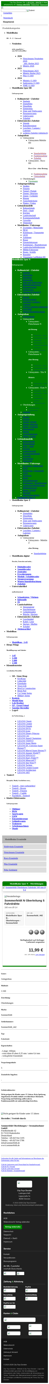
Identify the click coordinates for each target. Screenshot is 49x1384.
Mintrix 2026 (28, 66)
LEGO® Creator (24, 723)
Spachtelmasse (29, 609)
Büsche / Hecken (30, 614)
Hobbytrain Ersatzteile (13, 846)
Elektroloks (28, 108)
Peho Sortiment (10, 870)
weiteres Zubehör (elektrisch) (35, 133)
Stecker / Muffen (30, 624)
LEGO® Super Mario (26, 743)
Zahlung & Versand (11, 1352)
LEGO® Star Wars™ (26, 763)
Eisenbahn (21, 683)
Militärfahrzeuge (30, 488)
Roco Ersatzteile (11, 858)
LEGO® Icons (23, 731)
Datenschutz (35, 5)
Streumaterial (28, 429)
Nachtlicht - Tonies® (21, 795)
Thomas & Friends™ (32, 292)
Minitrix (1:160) (30, 80)
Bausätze (27, 254)
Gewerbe (27, 220)
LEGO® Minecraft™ (26, 760)
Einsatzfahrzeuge (30, 242)
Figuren (26, 188)
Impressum (43, 5)
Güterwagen (28, 116)
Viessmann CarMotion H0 (34, 257)
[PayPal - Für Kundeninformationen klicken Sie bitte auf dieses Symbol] (35, 1290)
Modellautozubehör (31, 495)
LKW (25, 235)
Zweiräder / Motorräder (33, 228)
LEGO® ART (23, 772)
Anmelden (7, 13)
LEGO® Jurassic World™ (28, 753)
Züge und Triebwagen (32, 111)
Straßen (26, 186)
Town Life (22, 686)
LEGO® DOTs (24, 728)
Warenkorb (8, 18)
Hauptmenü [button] (8, 22)
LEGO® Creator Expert (27, 767)
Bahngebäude (29, 208)
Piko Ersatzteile (10, 864)
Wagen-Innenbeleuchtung (34, 312)
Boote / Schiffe (29, 252)
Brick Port (21, 691)
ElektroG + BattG (10, 1238)
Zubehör (26, 118)
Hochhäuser (28, 458)
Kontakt (7, 1254)
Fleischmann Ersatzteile (14, 852)
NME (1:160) (29, 85)
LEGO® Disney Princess (28, 733)
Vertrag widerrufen (23, 5)
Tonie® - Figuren (19, 791)
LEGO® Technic (24, 765)
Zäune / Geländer (30, 196)
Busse (25, 240)
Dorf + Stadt (28, 210)
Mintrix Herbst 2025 (31, 73)
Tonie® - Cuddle (19, 793)
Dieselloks (27, 106)
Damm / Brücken (30, 193)
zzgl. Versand (40, 954)
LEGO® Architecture (26, 770)
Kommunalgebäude (31, 218)
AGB (5, 1218)
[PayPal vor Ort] (14, 1307)
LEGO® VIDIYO (25, 741)
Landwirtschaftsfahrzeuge (34, 247)
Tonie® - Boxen (19, 788)
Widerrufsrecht (9, 1222)
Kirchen (26, 213)
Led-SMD (27, 309)
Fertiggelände (29, 316)
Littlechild (21, 681)
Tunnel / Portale (29, 191)
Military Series (23, 696)
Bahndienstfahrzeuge (32, 285)
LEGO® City (23, 736)
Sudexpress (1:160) (31, 83)
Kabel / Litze (28, 621)
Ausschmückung (30, 201)
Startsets (26, 101)
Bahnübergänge (29, 126)
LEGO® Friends (24, 726)
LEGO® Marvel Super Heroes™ (31, 750)
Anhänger (27, 237)
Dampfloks (27, 104)
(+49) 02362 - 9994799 (33, 3)
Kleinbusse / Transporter (33, 232)
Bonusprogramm (10, 1261)
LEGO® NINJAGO (26, 755)
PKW (25, 230)
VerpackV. (8, 1235)
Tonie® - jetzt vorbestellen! (23, 786)
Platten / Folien (29, 203)
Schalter (26, 626)
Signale (26, 123)
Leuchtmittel (28, 619)
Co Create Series (24, 693)
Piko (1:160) (28, 76)
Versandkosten (9, 1258)
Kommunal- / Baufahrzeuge (35, 245)
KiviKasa (21, 678)
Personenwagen (29, 113)
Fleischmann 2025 (31, 71)
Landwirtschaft (29, 215)
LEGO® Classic (24, 721)
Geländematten (29, 612)
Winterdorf (27, 223)
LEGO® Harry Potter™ (27, 758)
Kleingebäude (29, 441)
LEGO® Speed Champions (29, 738)
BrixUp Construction (26, 688)
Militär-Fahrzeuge (30, 250)
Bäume (26, 198)
